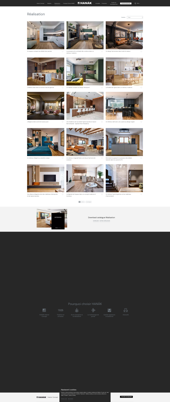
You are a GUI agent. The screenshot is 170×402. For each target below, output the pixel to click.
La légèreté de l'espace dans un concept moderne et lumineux (81, 195)
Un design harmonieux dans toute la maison (118, 51)
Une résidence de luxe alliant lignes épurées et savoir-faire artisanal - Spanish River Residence (81, 122)
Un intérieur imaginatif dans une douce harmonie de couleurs (80, 159)
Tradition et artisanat (60, 315)
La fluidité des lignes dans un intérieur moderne (119, 87)
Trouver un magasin (126, 396)
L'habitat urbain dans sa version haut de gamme (40, 87)
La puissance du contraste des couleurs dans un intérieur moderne (80, 52)
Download (96, 220)
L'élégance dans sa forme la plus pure (37, 122)
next (90, 201)
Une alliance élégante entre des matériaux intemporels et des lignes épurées (42, 195)
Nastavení (70, 398)
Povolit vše (64, 398)
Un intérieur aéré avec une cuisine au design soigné (120, 122)
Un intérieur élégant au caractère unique (38, 158)
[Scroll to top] (167, 399)
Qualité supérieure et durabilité (109, 315)
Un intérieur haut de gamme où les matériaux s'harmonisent (118, 195)
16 (86, 201)
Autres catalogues (105, 220)
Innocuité (126, 315)
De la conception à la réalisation (77, 315)
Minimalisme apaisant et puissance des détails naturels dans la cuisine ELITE (119, 159)
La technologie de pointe (93, 315)
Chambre (123, 17)
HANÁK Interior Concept (44, 315)
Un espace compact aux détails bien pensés (39, 51)
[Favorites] (135, 3)
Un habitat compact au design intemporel (78, 87)
